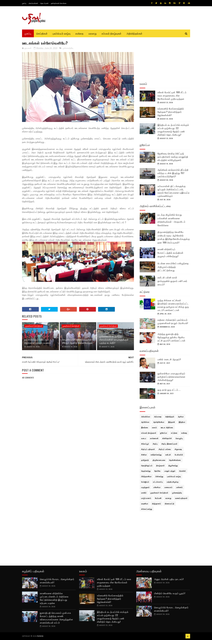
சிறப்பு (155, 443)
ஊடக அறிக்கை (167, 427)
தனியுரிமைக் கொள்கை (59, 3)
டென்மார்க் (179, 454)
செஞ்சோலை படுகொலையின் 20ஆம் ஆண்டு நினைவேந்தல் (77, 341)
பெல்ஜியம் (145, 481)
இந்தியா (182, 422)
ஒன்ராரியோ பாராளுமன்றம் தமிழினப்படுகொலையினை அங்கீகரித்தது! (171, 377)
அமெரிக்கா (145, 416)
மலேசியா (157, 487)
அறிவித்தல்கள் (134, 33)
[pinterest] (184, 3)
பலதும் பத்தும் (169, 471)
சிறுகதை (178, 449)
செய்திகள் (42, 33)
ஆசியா (181, 416)
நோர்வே (157, 471)
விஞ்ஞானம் (156, 503)
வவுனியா (144, 503)
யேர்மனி (158, 498)
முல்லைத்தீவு (68, 48)
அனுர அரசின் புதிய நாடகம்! (169, 579)
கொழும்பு (179, 438)
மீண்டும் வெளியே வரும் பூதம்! (169, 593)
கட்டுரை (174, 433)
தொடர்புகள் (44, 3)
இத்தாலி (171, 422)
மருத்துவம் (145, 487)
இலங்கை (144, 427)
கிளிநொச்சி (167, 438)
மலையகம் (168, 487)
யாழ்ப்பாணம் (146, 498)
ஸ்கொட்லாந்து (146, 509)
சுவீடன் (168, 454)
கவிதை (79, 33)
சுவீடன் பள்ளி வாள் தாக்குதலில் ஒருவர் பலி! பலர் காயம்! (172, 281)
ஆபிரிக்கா (145, 422)
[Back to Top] (187, 636)
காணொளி (154, 438)
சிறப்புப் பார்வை (165, 449)
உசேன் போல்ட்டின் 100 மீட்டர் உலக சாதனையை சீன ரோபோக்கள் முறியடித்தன (172, 95)
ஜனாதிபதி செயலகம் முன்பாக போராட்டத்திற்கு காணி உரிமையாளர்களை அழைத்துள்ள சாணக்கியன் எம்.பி (56, 617)
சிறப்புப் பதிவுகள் (148, 449)
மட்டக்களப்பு (158, 481)
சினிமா (144, 454)
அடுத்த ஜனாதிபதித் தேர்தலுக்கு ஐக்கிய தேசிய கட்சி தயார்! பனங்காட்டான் (171, 337)
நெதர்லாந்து (146, 471)
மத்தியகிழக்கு (173, 481)
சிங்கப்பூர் (145, 443)
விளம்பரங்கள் (33, 3)
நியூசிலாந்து (173, 465)
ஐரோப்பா (163, 433)
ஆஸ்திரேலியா (158, 422)
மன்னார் (179, 487)
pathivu (40, 636)
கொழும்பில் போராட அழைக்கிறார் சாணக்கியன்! (57, 580)
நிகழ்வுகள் (160, 465)
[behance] (174, 3)
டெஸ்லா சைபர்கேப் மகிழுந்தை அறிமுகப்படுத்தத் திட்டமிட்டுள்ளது (173, 266)
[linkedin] (165, 3)
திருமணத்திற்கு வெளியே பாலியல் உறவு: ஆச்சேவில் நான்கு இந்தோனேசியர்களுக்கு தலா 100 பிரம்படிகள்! (174, 237)
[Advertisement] (78, 454)
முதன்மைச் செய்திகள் (33, 326)
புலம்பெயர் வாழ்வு (61, 33)
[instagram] (170, 3)
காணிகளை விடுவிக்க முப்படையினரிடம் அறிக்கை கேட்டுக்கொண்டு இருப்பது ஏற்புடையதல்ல (54, 598)
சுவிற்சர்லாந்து (156, 454)
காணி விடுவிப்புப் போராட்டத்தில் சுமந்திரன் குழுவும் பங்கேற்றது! (170, 252)
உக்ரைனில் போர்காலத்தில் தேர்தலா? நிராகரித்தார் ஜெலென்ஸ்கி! (171, 112)
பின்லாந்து (159, 476)
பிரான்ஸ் (182, 471)
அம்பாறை (157, 416)
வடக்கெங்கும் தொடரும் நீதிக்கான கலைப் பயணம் (37, 341)
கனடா (143, 438)
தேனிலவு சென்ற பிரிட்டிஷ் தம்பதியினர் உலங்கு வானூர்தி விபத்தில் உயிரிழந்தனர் (173, 157)
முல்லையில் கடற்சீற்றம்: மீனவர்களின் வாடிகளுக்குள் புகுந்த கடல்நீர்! (114, 339)
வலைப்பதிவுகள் (181, 498)
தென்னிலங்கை (175, 460)
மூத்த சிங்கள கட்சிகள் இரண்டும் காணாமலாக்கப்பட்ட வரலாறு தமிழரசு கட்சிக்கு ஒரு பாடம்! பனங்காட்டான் (173, 305)
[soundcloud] (189, 3)
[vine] (179, 3)
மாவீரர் (144, 492)
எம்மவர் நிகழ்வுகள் (112, 33)
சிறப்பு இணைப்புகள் (169, 443)
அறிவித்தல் (169, 416)
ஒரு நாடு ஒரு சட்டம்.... (169, 389)
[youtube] (161, 3)
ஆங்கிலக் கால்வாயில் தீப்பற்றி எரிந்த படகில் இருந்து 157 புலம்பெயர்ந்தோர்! (173, 173)
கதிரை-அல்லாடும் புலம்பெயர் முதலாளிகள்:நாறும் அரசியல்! (173, 321)
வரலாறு (93, 33)
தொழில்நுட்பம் (146, 465)
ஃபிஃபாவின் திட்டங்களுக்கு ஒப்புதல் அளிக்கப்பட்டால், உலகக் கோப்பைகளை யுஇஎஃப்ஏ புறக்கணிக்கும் (174, 190)
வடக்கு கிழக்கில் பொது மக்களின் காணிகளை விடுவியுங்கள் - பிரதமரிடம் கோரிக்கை (171, 220)
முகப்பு (24, 3)
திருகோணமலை (159, 460)
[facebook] (151, 3)
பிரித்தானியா (146, 476)
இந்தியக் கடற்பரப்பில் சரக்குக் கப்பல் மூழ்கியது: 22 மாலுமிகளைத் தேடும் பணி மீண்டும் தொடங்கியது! (173, 129)
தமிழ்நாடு (145, 460)
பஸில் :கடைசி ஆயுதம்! (169, 359)
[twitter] (156, 3)
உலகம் (154, 427)
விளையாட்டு (169, 503)
